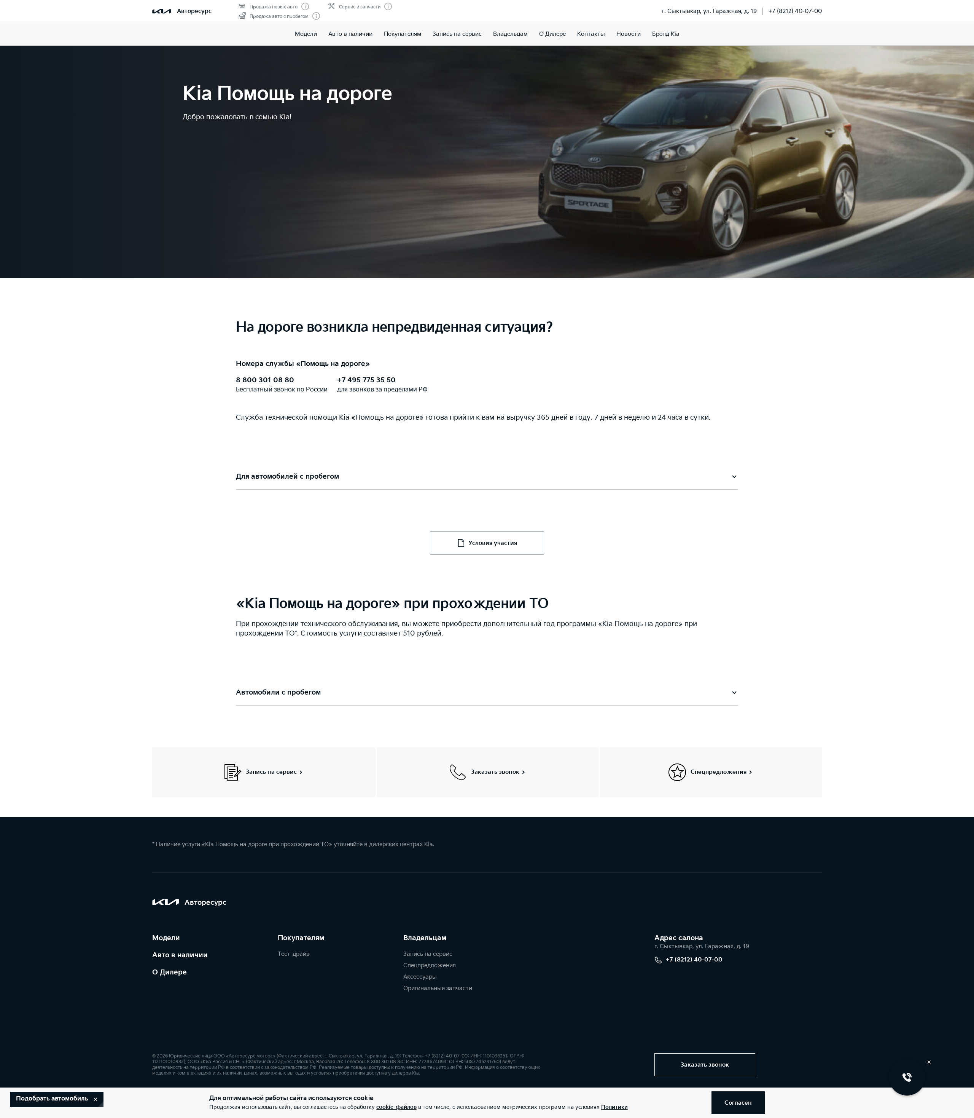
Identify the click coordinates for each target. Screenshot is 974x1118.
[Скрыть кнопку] (929, 1062)
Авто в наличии (350, 34)
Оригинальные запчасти (437, 988)
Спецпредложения (429, 965)
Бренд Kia (666, 34)
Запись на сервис (457, 34)
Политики (614, 1107)
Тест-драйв (294, 954)
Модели (306, 34)
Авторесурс (194, 11)
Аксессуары (420, 977)
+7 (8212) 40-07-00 (795, 11)
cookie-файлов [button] (396, 1107)
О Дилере (552, 34)
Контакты (591, 34)
